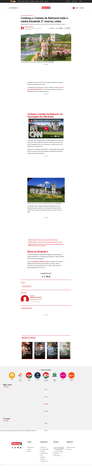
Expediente (42, 457)
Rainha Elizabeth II (26, 286)
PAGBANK (32, 1)
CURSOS (37, 1)
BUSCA (68, 1)
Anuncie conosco (57, 455)
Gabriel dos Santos (29, 26)
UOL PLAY (42, 1)
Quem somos (43, 447)
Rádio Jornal (69, 449)
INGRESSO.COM (21, 1)
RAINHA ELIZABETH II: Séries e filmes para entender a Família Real (42, 240)
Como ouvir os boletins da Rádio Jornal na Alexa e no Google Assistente (59, 448)
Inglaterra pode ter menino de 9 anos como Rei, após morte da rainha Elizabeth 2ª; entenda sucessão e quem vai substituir (46, 245)
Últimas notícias (30, 447)
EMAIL (81, 1)
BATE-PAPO (74, 1)
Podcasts (29, 449)
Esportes (29, 451)
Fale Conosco (43, 459)
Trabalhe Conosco (44, 461)
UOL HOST (27, 1)
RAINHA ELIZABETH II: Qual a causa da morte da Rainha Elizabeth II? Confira (45, 242)
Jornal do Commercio (71, 447)
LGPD (41, 455)
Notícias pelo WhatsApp (58, 451)
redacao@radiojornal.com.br (36, 299)
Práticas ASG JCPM (44, 449)
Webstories (29, 338)
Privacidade (42, 451)
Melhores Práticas (44, 453)
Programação (56, 453)
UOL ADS (46, 1)
